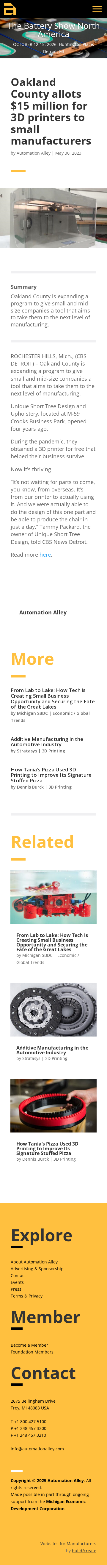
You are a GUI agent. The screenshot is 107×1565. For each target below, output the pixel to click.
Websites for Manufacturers (68, 1543)
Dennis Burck (30, 787)
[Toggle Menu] (97, 9)
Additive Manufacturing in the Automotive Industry (47, 742)
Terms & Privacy (27, 1296)
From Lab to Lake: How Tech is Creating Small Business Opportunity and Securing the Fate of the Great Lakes (53, 698)
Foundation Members (32, 1352)
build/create (84, 1550)
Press (16, 1289)
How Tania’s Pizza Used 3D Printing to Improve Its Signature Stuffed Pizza (51, 775)
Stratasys (27, 751)
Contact (18, 1275)
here (45, 554)
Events (17, 1282)
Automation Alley (34, 153)
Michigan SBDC (32, 713)
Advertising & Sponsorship (37, 1268)
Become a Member (29, 1345)
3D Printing (53, 751)
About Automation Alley (34, 1262)
